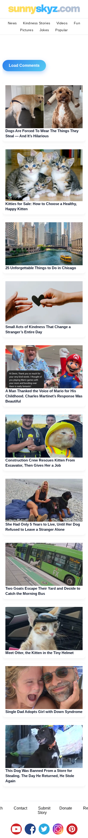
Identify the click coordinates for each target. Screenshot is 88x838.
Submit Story (44, 810)
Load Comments (24, 65)
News (12, 23)
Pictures (26, 30)
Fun (77, 23)
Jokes (44, 30)
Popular (61, 30)
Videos (61, 23)
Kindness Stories (36, 23)
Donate (65, 808)
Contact (20, 808)
